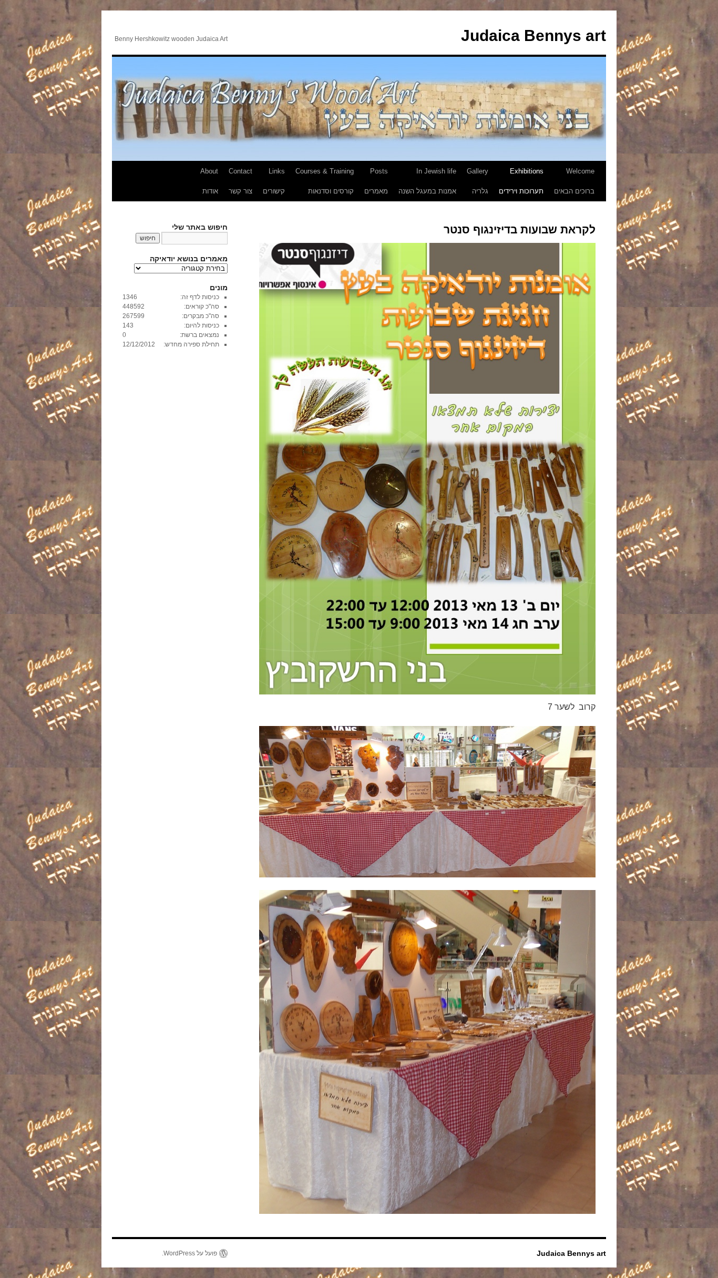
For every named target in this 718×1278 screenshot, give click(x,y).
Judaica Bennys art (533, 35)
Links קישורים (274, 181)
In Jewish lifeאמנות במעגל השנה (427, 181)
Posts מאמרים (376, 181)
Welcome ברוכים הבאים (574, 181)
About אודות (209, 181)
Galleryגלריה (477, 181)
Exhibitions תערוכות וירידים (521, 181)
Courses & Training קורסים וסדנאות (324, 181)
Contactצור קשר (240, 181)
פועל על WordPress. (189, 1253)
